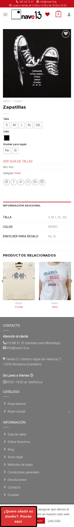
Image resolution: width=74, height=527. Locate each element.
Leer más (54, 520)
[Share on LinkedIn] (42, 182)
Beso (55, 306)
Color (6, 131)
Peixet (18, 101)
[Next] (71, 289)
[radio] (7, 125)
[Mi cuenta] (69, 14)
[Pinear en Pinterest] (35, 182)
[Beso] (55, 281)
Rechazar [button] (37, 520)
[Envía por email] (28, 182)
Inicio (6, 101)
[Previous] (3, 289)
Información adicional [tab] (22, 205)
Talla (6, 119)
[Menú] (5, 14)
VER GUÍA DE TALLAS (18, 161)
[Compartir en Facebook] (13, 182)
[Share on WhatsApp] (6, 182)
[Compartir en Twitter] (21, 182)
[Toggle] (69, 411)
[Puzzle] (19, 281)
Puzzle (19, 306)
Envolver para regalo (14, 144)
